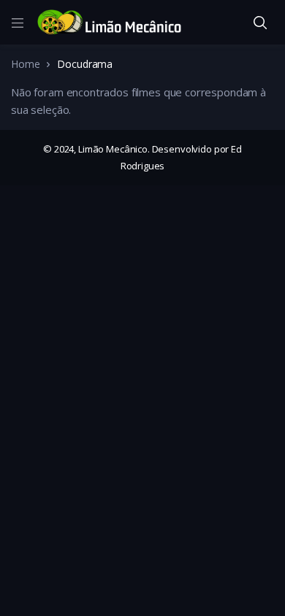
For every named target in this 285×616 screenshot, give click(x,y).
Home (25, 64)
